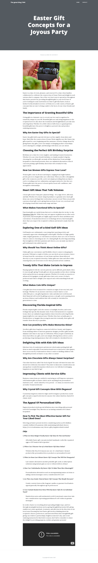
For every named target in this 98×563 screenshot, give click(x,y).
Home (77, 2)
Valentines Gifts (28, 214)
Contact (84, 2)
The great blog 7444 (18, 2)
